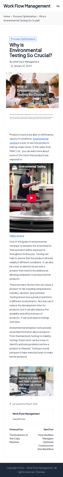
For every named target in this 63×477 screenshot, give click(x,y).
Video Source (17, 235)
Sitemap (40, 471)
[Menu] (58, 6)
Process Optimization (23, 38)
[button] (19, 419)
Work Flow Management (27, 6)
